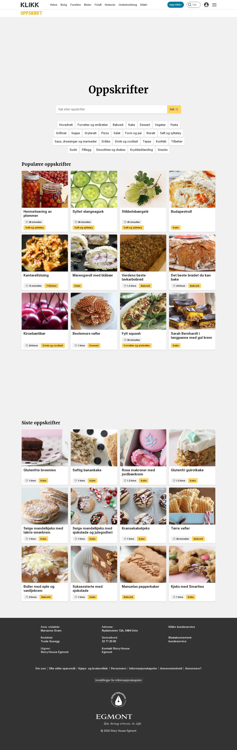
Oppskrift (31, 13)
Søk (172, 109)
